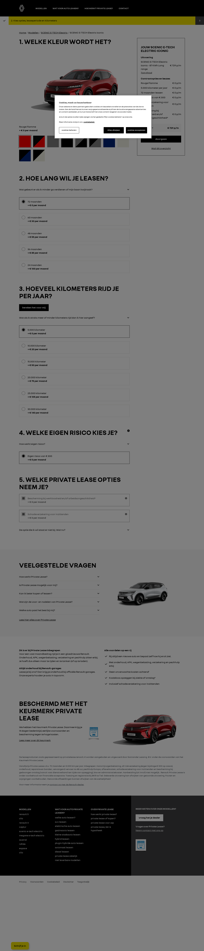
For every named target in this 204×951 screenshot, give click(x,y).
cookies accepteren (136, 130)
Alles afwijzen (114, 130)
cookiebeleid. (89, 122)
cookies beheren (69, 130)
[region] (103, 116)
